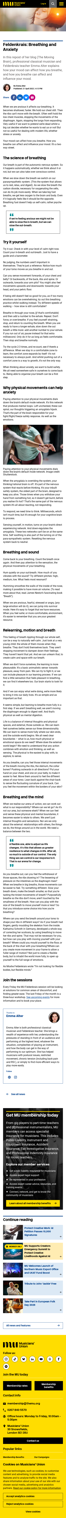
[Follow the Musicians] (6, 1359)
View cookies (33, 1511)
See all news (18, 1094)
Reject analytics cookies (20, 1503)
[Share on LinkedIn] (20, 97)
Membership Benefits (13, 1457)
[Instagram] (15, 1077)
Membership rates (17, 1385)
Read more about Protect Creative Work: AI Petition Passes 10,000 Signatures (33, 1232)
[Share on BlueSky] (26, 97)
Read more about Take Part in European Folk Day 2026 (33, 1305)
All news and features (18, 1325)
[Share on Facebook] (14, 97)
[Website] (9, 1077)
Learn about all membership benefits (30, 1203)
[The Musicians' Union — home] (14, 4)
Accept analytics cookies (20, 1496)
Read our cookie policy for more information (37, 1488)
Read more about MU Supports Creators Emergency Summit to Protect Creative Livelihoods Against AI (33, 1251)
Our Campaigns (41, 1457)
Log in (43, 4)
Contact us (33, 1440)
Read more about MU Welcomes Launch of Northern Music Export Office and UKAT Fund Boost (33, 1270)
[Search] (53, 4)
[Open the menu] (61, 4)
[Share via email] (32, 97)
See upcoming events (38, 997)
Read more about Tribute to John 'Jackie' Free (33, 1288)
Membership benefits (49, 1386)
